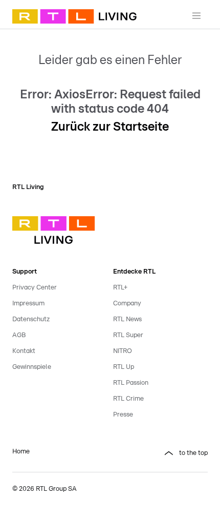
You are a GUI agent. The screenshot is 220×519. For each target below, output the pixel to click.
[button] (160, 453)
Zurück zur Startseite (110, 127)
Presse (123, 414)
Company (127, 303)
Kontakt (23, 351)
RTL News (127, 319)
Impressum (28, 303)
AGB (19, 335)
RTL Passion (130, 383)
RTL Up (123, 367)
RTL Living (28, 187)
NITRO (122, 351)
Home (21, 451)
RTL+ (120, 287)
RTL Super (128, 335)
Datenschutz (31, 319)
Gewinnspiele (31, 367)
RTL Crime (128, 399)
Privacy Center (34, 287)
